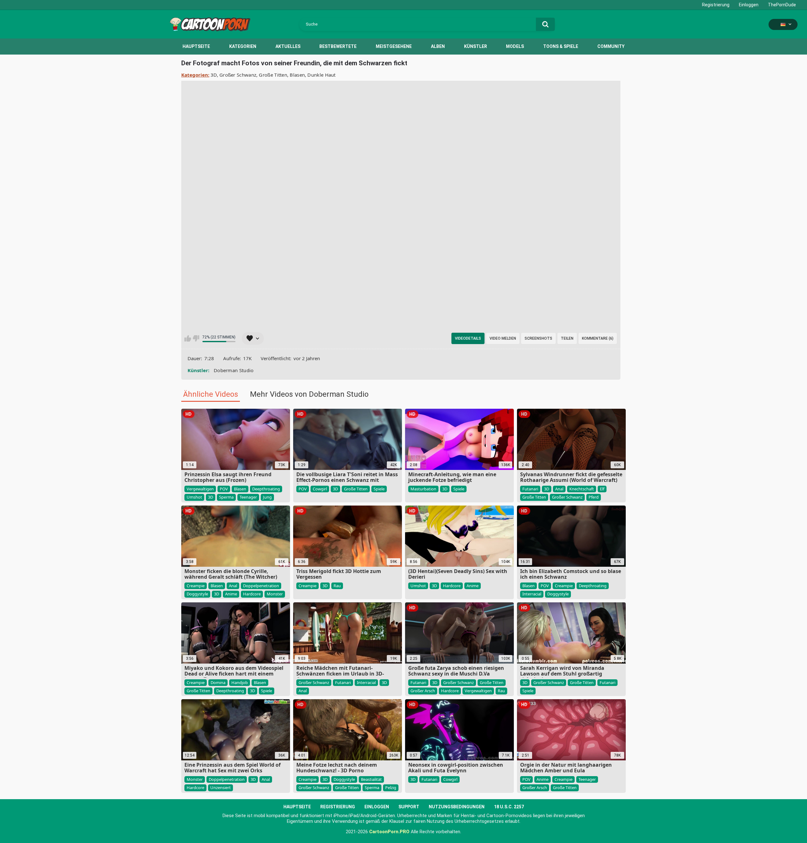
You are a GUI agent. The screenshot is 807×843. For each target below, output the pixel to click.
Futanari (530, 489)
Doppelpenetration (261, 585)
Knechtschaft (581, 489)
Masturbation (423, 489)
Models (515, 46)
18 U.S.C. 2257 (509, 806)
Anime (231, 594)
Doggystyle (197, 594)
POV (224, 489)
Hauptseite (196, 46)
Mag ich (187, 338)
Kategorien (242, 46)
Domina (218, 682)
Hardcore (252, 594)
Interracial (531, 594)
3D (214, 75)
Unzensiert (220, 787)
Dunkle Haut (321, 75)
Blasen (297, 75)
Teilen (567, 338)
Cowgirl (320, 489)
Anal (559, 489)
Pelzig (390, 787)
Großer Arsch (422, 691)
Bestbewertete (338, 46)
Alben (438, 46)
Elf (602, 489)
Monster (275, 594)
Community (610, 46)
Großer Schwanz (237, 75)
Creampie (196, 585)
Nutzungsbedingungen (457, 806)
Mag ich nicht (196, 338)
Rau (337, 585)
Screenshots (538, 338)
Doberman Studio (234, 370)
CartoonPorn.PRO (389, 831)
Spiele (379, 489)
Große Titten (273, 75)
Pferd (594, 497)
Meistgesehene (394, 46)
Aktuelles (288, 46)
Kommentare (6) (597, 338)
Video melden (503, 338)
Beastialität (371, 779)
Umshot (194, 497)
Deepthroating (266, 489)
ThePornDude (782, 4)
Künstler (475, 46)
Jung (267, 497)
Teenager (248, 497)
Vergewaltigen (200, 489)
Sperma (226, 497)
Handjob (239, 682)
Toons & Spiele (560, 46)
